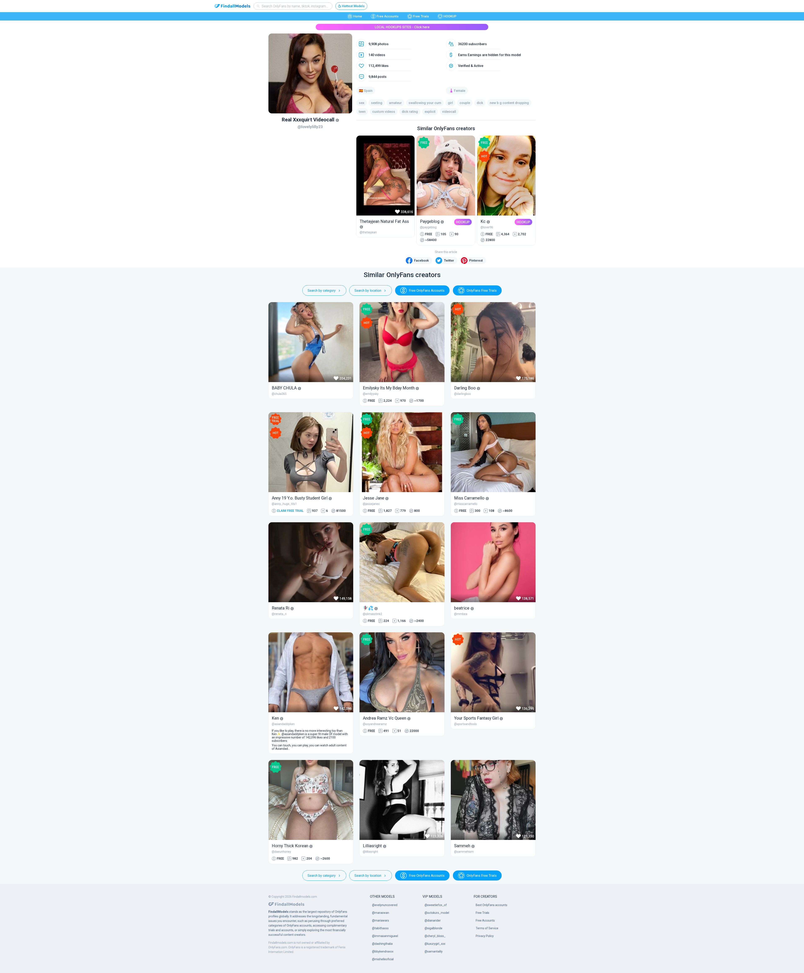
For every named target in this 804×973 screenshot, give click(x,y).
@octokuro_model (437, 912)
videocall (449, 112)
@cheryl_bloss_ (435, 936)
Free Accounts (387, 16)
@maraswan (380, 912)
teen (362, 112)
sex (361, 103)
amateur (395, 103)
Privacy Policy (485, 936)
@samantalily (434, 951)
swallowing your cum (424, 103)
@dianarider (433, 920)
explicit (430, 112)
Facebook (421, 260)
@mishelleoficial (383, 959)
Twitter (449, 260)
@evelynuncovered (384, 905)
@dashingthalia (382, 943)
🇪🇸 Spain (365, 91)
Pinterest (476, 260)
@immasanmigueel (385, 936)
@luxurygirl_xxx (435, 943)
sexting (376, 103)
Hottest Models (353, 6)
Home (357, 16)
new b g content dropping (509, 103)
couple (465, 103)
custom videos (383, 112)
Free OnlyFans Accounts (427, 291)
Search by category (322, 291)
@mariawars (380, 920)
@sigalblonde (433, 928)
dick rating (410, 112)
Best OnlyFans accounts (491, 905)
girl (450, 103)
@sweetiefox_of (436, 905)
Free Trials (421, 16)
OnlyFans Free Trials (482, 291)
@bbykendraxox (382, 951)
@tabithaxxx (380, 928)
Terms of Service (487, 928)
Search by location (367, 291)
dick (480, 103)
